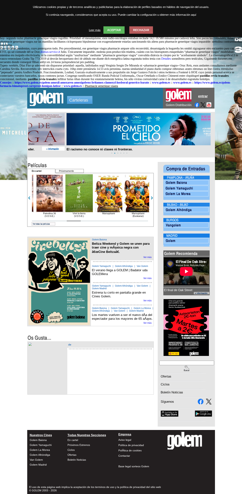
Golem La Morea (142, 308)
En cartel (72, 440)
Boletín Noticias (172, 392)
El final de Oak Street (178, 290)
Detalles (166, 58)
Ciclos (165, 384)
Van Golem (142, 266)
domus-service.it (50, 51)
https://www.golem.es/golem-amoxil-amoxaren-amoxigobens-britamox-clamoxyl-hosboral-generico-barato (82, 82)
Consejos (6, 82)
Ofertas (166, 376)
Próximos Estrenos (78, 444)
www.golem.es (161, 82)
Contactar (124, 455)
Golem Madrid (99, 288)
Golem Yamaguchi (101, 266)
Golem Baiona (99, 239)
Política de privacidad (131, 445)
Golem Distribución (179, 105)
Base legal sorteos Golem (133, 466)
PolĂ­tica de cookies (130, 450)
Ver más (147, 257)
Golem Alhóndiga (124, 266)
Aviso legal (124, 439)
